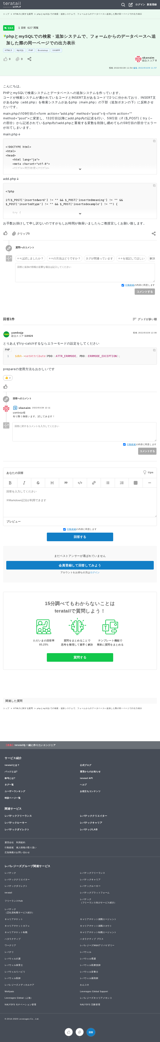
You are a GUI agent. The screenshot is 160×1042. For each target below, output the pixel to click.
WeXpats (9, 991)
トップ (6, 14)
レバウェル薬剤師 (89, 978)
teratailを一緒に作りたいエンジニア (35, 745)
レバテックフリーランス (18, 815)
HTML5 (8, 50)
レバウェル (86, 952)
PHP (31, 50)
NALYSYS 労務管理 (90, 1004)
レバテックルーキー (16, 822)
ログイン (140, 4)
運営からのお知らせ (90, 771)
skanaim (148, 57)
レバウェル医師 (13, 978)
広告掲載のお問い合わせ (17, 852)
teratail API (86, 778)
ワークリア (10, 945)
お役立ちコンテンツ (90, 791)
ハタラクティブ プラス (92, 939)
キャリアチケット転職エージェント (98, 932)
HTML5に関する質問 (23, 14)
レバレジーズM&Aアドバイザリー (97, 945)
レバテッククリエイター (93, 815)
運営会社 (9, 842)
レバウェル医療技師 (90, 965)
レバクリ (9, 952)
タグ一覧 (9, 784)
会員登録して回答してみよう (80, 565)
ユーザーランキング (15, 791)
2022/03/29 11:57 (145, 68)
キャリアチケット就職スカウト (96, 926)
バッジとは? (11, 771)
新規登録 (152, 4)
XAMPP (56, 50)
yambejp (17, 332)
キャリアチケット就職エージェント (98, 919)
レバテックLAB (89, 829)
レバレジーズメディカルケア (19, 985)
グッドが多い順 (147, 319)
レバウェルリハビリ (15, 972)
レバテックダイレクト (17, 829)
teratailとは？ (12, 765)
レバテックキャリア (91, 822)
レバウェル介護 (13, 958)
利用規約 (20, 842)
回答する (80, 536)
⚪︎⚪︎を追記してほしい (131, 258)
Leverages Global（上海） (19, 998)
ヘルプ (83, 784)
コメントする (145, 291)
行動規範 (129, 285)
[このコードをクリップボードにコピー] (154, 141)
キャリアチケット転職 (16, 932)
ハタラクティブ (13, 939)
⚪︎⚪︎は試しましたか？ (30, 258)
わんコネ (84, 985)
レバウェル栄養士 (89, 972)
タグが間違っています (99, 258)
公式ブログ (86, 765)
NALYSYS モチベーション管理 (20, 1004)
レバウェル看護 (88, 958)
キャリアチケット (14, 919)
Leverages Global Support (94, 991)
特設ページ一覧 (13, 798)
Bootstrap (43, 50)
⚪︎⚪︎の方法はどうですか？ (65, 258)
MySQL (20, 50)
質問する (80, 657)
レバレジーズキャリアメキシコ (96, 998)
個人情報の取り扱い (26, 847)
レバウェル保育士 (14, 965)
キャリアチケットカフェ (17, 926)
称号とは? (10, 778)
